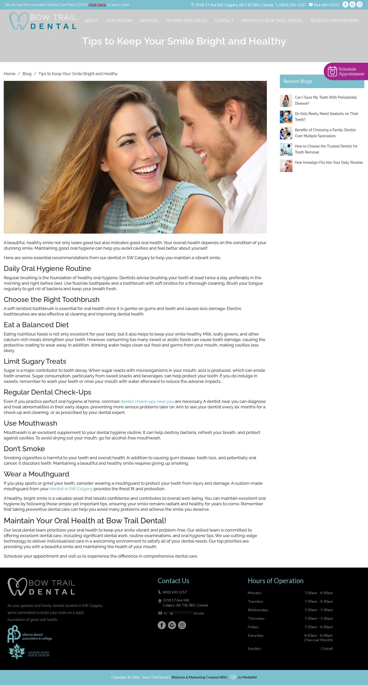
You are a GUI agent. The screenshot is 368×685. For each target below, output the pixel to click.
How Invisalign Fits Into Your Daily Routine (329, 162)
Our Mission (119, 20)
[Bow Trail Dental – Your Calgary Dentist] (43, 21)
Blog (27, 73)
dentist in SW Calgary (71, 488)
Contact (224, 20)
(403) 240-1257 (292, 5)
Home (10, 73)
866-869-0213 (326, 5)
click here (97, 5)
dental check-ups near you (147, 401)
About (92, 20)
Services (149, 20)
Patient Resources (186, 20)
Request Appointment (335, 20)
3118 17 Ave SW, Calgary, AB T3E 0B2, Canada (234, 5)
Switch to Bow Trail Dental (272, 20)
